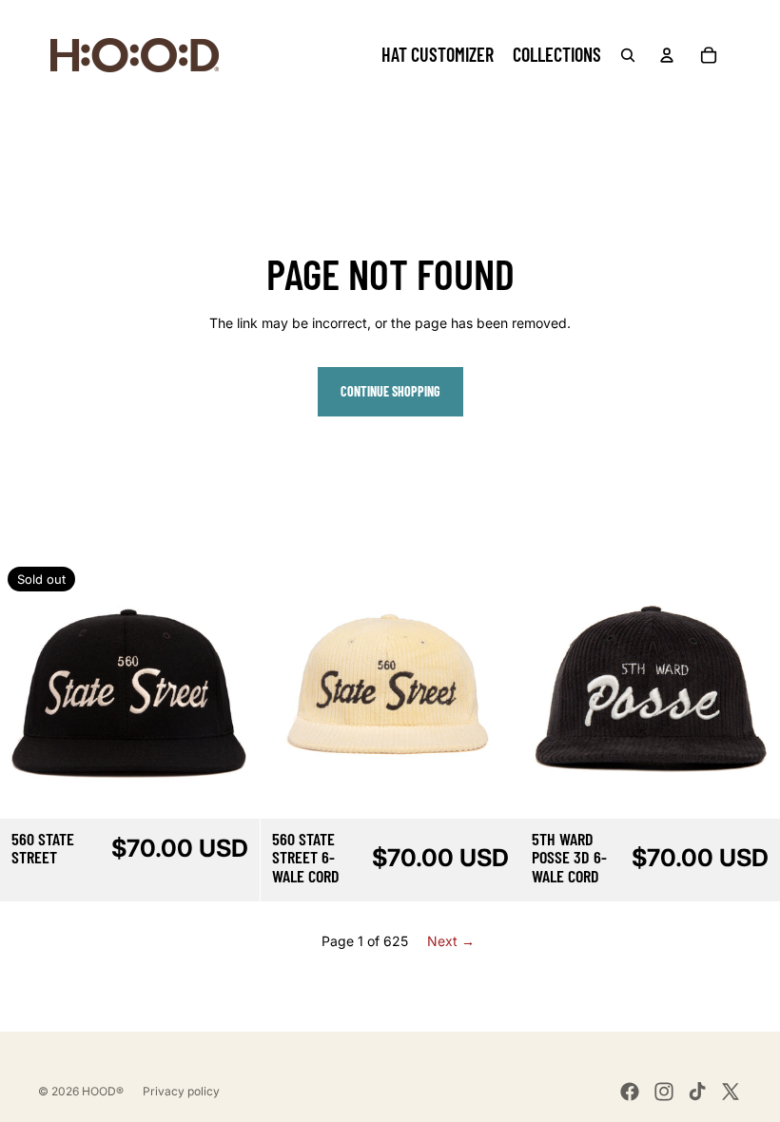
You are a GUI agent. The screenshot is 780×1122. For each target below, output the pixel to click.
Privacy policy (181, 1091)
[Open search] (628, 55)
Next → (451, 941)
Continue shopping (390, 391)
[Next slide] (231, 688)
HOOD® (103, 1091)
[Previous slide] (28, 688)
